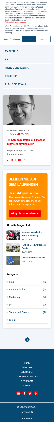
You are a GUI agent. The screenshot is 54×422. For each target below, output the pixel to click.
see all (12, 319)
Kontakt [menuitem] (27, 385)
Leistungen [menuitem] (27, 372)
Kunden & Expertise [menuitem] (27, 376)
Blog (28, 281)
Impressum (27, 418)
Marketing (11, 51)
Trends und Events (17, 67)
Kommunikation (19, 133)
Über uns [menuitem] (27, 367)
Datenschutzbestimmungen (15, 22)
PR (6, 59)
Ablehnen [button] (44, 39)
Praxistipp (11, 76)
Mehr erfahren (16, 160)
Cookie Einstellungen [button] (11, 39)
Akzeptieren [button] (29, 39)
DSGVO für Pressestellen (33, 257)
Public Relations (15, 84)
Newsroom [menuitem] (27, 381)
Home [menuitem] (27, 363)
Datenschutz (26, 412)
